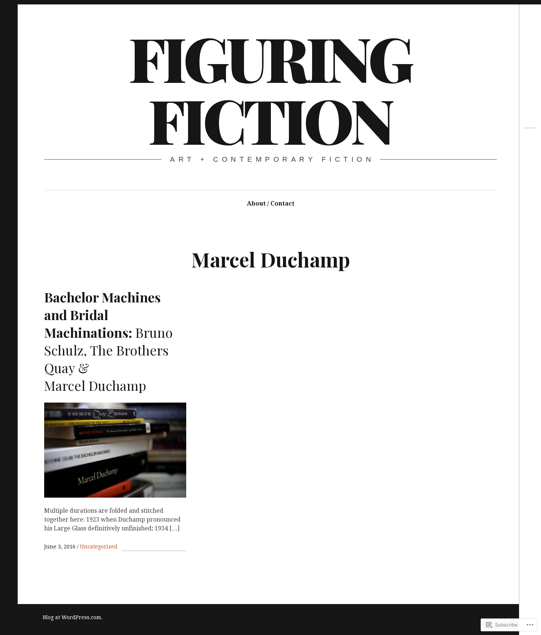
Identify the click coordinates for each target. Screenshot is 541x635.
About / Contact (270, 203)
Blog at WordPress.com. (73, 617)
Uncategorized (98, 547)
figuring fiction (269, 88)
